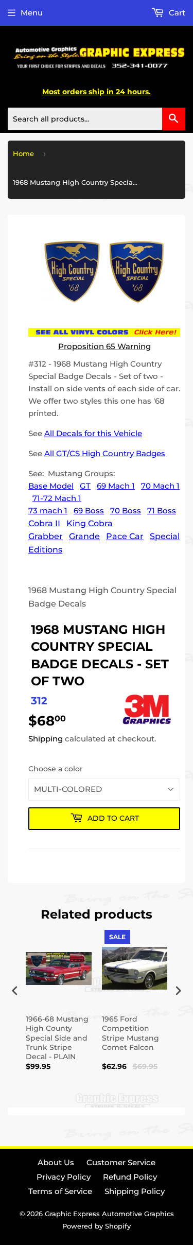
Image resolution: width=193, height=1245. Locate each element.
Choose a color (55, 768)
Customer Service (120, 1162)
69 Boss (89, 510)
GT (85, 486)
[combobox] (96, 119)
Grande (84, 536)
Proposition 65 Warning (104, 346)
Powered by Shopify (96, 1226)
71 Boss (161, 510)
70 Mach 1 (160, 486)
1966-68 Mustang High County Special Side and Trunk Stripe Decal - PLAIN (57, 1037)
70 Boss (125, 510)
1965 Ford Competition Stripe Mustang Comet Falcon (130, 1033)
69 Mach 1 (116, 486)
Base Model (51, 486)
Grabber (45, 536)
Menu (32, 13)
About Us (56, 1162)
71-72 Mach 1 (56, 498)
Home (23, 153)
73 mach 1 (47, 510)
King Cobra (89, 523)
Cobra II (44, 523)
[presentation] (15, 990)
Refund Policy (130, 1177)
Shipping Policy (134, 1191)
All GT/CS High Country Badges (104, 453)
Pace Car (125, 536)
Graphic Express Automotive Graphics (109, 1213)
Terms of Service (60, 1191)
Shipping (45, 738)
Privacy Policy (64, 1177)
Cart (176, 13)
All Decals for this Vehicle (93, 433)
